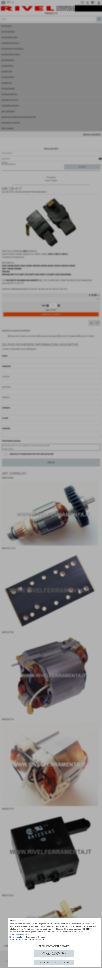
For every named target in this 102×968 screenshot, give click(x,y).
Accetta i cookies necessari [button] (54, 954)
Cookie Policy (14, 934)
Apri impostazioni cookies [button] (54, 946)
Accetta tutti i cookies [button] (54, 963)
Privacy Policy (25, 934)
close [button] (98, 920)
